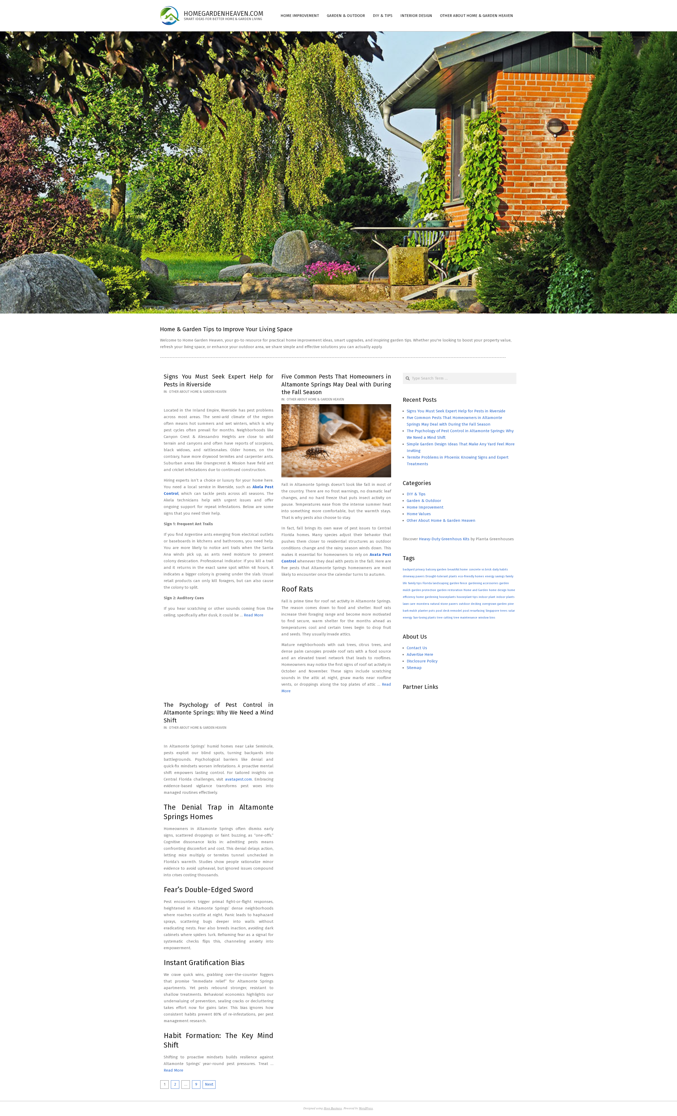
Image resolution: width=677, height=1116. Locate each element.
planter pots (426, 610)
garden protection (423, 590)
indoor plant (487, 597)
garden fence (458, 583)
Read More (253, 615)
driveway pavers (413, 576)
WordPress (366, 1108)
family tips (415, 583)
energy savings (495, 576)
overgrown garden (494, 604)
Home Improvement (425, 507)
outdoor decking (470, 604)
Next (209, 1084)
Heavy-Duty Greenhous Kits (444, 539)
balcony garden (436, 569)
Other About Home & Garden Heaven (197, 392)
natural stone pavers (444, 604)
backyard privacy (414, 569)
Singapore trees (496, 610)
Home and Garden (476, 590)
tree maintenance (465, 617)
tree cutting (444, 617)
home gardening (427, 597)
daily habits (500, 569)
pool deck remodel (449, 610)
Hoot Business (333, 1108)
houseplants (447, 597)
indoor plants (505, 597)
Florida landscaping (436, 583)
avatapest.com (238, 779)
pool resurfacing (473, 610)
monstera (423, 604)
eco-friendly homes (471, 576)
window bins (486, 617)
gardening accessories (483, 583)
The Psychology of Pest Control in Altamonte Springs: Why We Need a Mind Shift (218, 712)
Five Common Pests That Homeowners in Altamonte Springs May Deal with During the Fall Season (336, 384)
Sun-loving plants (424, 617)
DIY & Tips (416, 494)
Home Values (419, 513)
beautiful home (457, 569)
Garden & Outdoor (424, 500)
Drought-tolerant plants (441, 576)
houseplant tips (467, 597)
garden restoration (450, 590)
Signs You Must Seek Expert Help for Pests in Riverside (456, 411)
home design (497, 590)
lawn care (409, 604)
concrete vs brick (480, 569)
